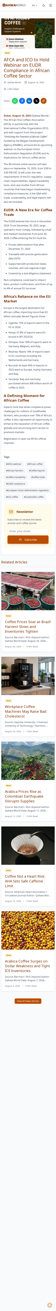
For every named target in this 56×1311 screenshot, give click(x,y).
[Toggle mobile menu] (51, 5)
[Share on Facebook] (22, 101)
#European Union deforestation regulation (27, 490)
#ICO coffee (12, 496)
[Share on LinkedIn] (29, 101)
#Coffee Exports (37, 470)
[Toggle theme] (43, 5)
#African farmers (14, 470)
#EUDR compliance (15, 483)
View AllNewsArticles (28, 1001)
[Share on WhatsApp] (15, 101)
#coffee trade (38, 477)
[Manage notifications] (49, 1305)
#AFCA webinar (13, 464)
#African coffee (35, 464)
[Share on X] (36, 101)
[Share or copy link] (44, 101)
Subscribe (30, 539)
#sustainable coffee (34, 496)
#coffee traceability (15, 477)
